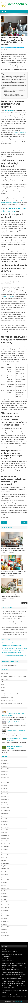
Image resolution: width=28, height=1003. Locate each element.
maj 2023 (4, 824)
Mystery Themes (18, 1001)
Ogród (3, 687)
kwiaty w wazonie (8, 296)
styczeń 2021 (5, 902)
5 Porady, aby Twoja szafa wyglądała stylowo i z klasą (14, 648)
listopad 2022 (5, 841)
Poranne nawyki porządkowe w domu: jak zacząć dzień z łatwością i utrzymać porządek (13, 617)
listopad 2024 (5, 796)
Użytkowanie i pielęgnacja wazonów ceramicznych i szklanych (13, 83)
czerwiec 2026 (5, 763)
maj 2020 (4, 924)
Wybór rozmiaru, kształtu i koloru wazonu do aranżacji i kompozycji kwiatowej (14, 80)
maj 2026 (4, 766)
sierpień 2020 (5, 915)
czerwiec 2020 (5, 921)
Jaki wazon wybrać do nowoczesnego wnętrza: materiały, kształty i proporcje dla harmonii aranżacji (5, 522)
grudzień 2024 (5, 793)
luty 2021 (4, 899)
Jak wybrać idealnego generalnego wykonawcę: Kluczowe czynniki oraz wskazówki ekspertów (13, 713)
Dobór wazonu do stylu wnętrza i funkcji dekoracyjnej (13, 77)
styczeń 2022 (5, 868)
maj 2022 (4, 857)
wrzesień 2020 (5, 913)
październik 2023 (6, 810)
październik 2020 (6, 910)
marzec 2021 (5, 896)
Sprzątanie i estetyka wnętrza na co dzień (12, 703)
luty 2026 (4, 774)
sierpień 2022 (5, 849)
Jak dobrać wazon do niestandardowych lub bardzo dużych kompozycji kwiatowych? (14, 96)
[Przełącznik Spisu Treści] (24, 74)
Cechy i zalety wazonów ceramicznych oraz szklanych (13, 76)
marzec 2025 (5, 791)
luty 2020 (4, 932)
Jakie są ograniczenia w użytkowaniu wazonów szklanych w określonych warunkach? (13, 93)
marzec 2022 (5, 863)
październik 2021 (6, 877)
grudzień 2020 (5, 904)
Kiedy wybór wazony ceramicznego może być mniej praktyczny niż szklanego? (14, 91)
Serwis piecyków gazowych (8, 700)
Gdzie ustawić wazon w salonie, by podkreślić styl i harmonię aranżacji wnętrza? (24, 522)
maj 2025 (4, 788)
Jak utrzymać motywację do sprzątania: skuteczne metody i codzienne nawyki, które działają (14, 612)
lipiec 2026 (4, 760)
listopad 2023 (5, 807)
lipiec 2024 (4, 802)
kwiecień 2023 (5, 827)
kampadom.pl (12, 49)
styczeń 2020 (5, 935)
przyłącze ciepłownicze (7, 697)
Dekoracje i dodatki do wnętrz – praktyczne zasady (12, 47)
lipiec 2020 (4, 918)
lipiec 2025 (4, 785)
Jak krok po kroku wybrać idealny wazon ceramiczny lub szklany (14, 86)
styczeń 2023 (5, 835)
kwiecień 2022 (5, 860)
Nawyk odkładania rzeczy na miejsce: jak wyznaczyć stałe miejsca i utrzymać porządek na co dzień (14, 628)
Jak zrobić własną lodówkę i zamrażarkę (11, 642)
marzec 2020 (5, 929)
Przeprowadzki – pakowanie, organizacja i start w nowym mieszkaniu (14, 694)
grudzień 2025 (5, 777)
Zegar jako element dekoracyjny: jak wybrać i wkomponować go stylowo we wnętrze (12, 595)
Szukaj (2, 600)
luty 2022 (4, 866)
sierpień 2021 (5, 882)
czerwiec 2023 (5, 821)
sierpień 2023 (5, 816)
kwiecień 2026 (5, 768)
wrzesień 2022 (5, 846)
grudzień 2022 (5, 838)
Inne (3, 684)
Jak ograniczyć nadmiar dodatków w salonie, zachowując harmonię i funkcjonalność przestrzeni (13, 549)
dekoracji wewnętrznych (20, 132)
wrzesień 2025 (5, 782)
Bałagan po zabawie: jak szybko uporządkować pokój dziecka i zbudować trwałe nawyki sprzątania (14, 633)
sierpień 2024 (5, 799)
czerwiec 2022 (5, 854)
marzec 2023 (5, 830)
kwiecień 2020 (5, 926)
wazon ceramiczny (9, 110)
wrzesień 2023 (5, 813)
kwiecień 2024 (5, 805)
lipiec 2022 (4, 852)
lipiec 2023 (4, 818)
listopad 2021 (5, 874)
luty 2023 (4, 832)
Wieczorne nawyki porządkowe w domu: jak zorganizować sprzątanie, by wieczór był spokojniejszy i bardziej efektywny (12, 622)
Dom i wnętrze (5, 679)
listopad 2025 (5, 780)
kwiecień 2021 (5, 893)
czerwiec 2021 (5, 888)
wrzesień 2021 (5, 879)
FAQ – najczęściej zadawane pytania (10, 88)
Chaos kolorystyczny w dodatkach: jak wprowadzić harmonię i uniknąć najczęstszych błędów (13, 572)
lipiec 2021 (4, 885)
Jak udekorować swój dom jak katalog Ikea (12, 645)
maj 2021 (4, 890)
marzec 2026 (5, 771)
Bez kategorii (5, 673)
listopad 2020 (5, 907)
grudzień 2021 (5, 871)
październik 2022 (6, 843)
